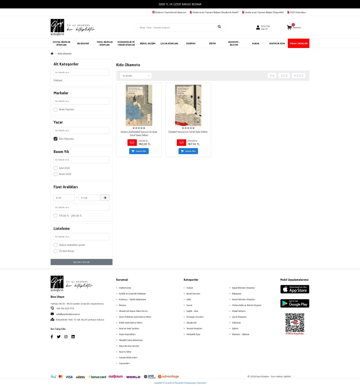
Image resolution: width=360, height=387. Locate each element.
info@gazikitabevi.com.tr (68, 314)
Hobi (189, 299)
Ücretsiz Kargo (66, 250)
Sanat (189, 305)
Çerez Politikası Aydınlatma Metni (135, 316)
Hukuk (190, 287)
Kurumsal (122, 279)
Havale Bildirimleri (128, 357)
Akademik (191, 322)
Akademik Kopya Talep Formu (133, 311)
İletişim (122, 305)
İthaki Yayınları (66, 109)
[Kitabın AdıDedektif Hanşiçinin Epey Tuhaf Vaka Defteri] (139, 105)
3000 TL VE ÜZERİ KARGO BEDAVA (180, 4)
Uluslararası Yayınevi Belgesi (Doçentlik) (264, 12)
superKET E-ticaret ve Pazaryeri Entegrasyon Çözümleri (180, 382)
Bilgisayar (237, 293)
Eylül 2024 (64, 168)
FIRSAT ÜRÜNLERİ (299, 43)
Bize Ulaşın (57, 296)
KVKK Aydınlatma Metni (130, 322)
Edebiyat (58, 80)
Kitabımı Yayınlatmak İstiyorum (170, 12)
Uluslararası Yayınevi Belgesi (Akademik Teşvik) (215, 12)
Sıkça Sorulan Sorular (129, 345)
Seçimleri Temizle (81, 262)
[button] (293, 27)
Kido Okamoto (66, 138)
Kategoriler (191, 279)
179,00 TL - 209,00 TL (70, 215)
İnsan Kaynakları (127, 334)
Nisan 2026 (65, 174)
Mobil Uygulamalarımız (294, 279)
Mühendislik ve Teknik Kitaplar (247, 305)
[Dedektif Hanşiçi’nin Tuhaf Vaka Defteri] (188, 105)
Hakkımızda (125, 287)
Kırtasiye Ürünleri (195, 316)
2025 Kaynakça (298, 12)
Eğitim (235, 328)
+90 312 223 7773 (65, 308)
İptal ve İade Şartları (129, 328)
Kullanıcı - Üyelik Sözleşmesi (132, 299)
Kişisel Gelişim (239, 311)
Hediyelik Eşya (193, 334)
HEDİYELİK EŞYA (277, 43)
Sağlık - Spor (192, 311)
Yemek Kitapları (194, 328)
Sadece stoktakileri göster (72, 244)
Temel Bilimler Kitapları (243, 299)
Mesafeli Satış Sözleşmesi (130, 340)
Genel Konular (193, 293)
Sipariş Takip (125, 351)
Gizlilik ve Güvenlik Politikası (132, 293)
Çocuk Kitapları (239, 316)
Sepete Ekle (141, 151)
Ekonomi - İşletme (240, 334)
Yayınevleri (124, 363)
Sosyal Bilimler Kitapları (243, 287)
